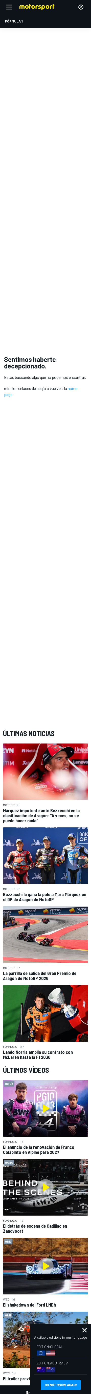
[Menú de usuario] (81, 7)
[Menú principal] (9, 7)
